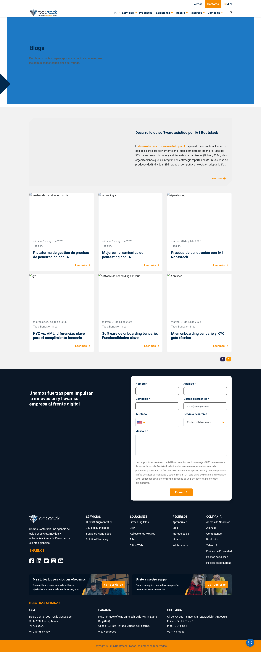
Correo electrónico (196, 398)
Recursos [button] (196, 12)
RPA (132, 539)
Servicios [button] (128, 12)
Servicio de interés (195, 414)
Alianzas (211, 527)
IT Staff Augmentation (99, 522)
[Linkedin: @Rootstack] (39, 558)
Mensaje (141, 431)
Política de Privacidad (219, 551)
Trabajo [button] (180, 12)
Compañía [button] (214, 12)
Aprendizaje (180, 522)
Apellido (190, 383)
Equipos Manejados (98, 527)
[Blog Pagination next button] (228, 359)
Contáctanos (214, 533)
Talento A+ (212, 545)
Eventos (197, 4)
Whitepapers (180, 545)
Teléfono (141, 414)
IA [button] (115, 12)
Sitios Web (136, 545)
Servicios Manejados (98, 533)
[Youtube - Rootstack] (60, 558)
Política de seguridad (218, 562)
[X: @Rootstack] (46, 558)
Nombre (141, 383)
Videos (177, 539)
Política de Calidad (217, 556)
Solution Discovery (97, 539)
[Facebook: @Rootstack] (31, 558)
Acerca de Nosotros (218, 522)
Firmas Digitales (139, 522)
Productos (145, 12)
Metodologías (181, 533)
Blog (175, 527)
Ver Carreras (217, 584)
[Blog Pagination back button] (222, 359)
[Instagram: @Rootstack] (53, 558)
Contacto (213, 4)
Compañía (142, 398)
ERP (132, 527)
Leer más (216, 178)
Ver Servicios (113, 584)
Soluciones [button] (163, 12)
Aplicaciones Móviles (142, 533)
